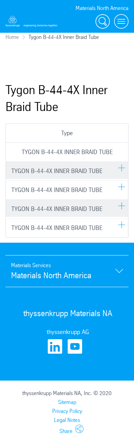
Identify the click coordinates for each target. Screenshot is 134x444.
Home (12, 37)
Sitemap (67, 402)
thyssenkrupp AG (68, 332)
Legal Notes (67, 420)
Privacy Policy (67, 411)
